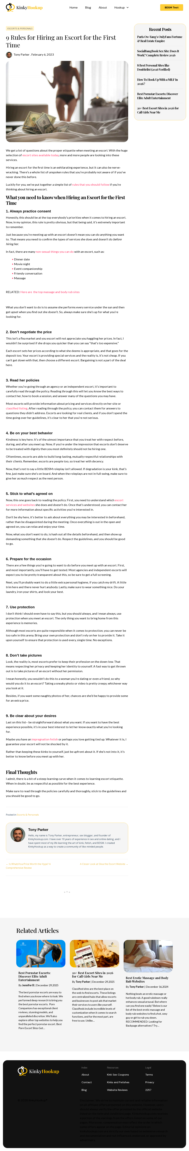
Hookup (119, 7)
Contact (87, 1082)
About (103, 7)
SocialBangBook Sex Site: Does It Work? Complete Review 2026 (158, 53)
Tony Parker (22, 54)
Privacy (149, 1082)
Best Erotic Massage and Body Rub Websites (147, 979)
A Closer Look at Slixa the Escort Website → (104, 864)
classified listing (16, 408)
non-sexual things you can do (55, 251)
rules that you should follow (90, 184)
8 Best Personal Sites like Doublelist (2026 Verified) (153, 67)
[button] (171, 7)
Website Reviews (117, 1090)
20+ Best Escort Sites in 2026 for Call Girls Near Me (158, 110)
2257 (148, 1090)
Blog (88, 7)
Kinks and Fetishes (118, 1082)
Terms (149, 1074)
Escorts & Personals (19, 28)
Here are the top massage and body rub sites (50, 292)
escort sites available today (40, 155)
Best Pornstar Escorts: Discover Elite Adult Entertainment (157, 96)
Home (74, 7)
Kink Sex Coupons (118, 1074)
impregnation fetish (45, 739)
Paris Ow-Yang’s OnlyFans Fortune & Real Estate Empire (159, 39)
